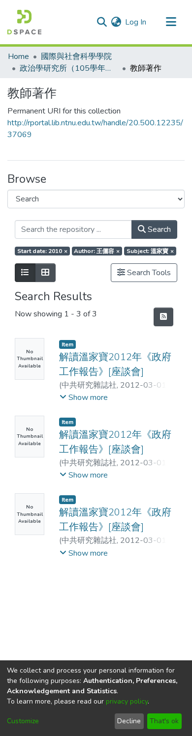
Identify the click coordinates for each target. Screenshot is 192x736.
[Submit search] (102, 22)
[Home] (24, 22)
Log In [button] (136, 22)
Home (18, 56)
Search (158, 229)
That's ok (164, 721)
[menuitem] (116, 22)
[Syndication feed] (163, 317)
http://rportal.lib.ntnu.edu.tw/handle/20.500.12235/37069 (95, 128)
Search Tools (148, 272)
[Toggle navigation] (171, 22)
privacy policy (127, 701)
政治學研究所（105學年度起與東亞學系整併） (69, 68)
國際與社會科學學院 (76, 56)
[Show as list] (25, 272)
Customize (23, 721)
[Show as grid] (45, 272)
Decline (129, 721)
